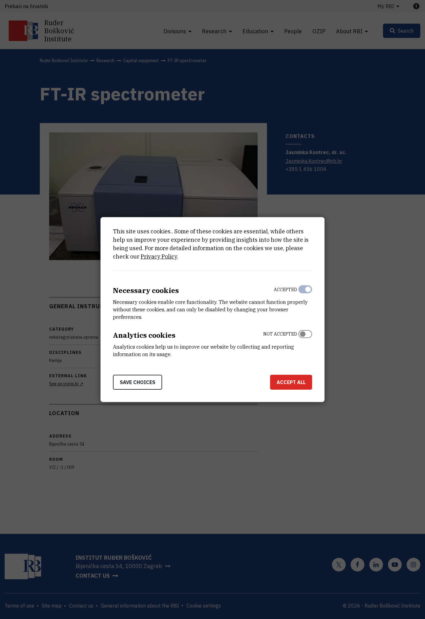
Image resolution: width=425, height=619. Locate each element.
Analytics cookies (144, 335)
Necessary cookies (146, 290)
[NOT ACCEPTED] (305, 342)
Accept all (291, 382)
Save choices (137, 382)
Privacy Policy (159, 256)
